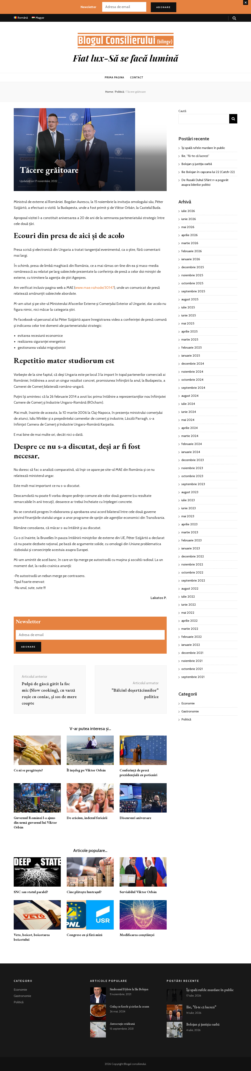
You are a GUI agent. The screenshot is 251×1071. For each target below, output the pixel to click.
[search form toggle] (234, 18)
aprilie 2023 (189, 524)
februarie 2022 (191, 637)
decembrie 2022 (192, 556)
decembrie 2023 (192, 460)
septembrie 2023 (193, 484)
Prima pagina (114, 77)
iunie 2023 (188, 508)
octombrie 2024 (192, 379)
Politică (28, 158)
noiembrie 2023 (192, 468)
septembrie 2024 (193, 388)
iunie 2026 (188, 219)
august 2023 (189, 492)
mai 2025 (187, 323)
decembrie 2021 (192, 653)
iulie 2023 (188, 500)
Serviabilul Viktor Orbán (138, 892)
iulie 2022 (188, 596)
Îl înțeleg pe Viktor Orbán (86, 770)
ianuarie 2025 (190, 355)
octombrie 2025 (192, 283)
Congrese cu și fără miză (84, 934)
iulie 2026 (188, 211)
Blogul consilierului (135, 1064)
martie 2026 (189, 243)
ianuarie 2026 (190, 259)
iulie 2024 (188, 404)
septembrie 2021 (192, 677)
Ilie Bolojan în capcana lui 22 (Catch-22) (208, 172)
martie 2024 (189, 436)
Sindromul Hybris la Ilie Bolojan (129, 989)
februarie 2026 (191, 251)
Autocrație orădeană (122, 1024)
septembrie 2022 (193, 580)
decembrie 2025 (192, 267)
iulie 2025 (188, 307)
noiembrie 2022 (192, 564)
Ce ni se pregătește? (28, 770)
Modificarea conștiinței (137, 934)
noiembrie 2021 (191, 661)
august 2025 (189, 299)
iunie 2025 (188, 315)
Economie (188, 703)
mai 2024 (187, 420)
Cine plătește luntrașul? (84, 892)
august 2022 (189, 588)
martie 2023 (189, 532)
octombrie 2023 (192, 476)
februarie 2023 (191, 540)
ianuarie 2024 (190, 452)
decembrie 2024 (192, 363)
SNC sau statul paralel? (31, 892)
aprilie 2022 (189, 620)
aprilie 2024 (189, 428)
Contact (136, 77)
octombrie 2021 (192, 669)
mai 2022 (187, 612)
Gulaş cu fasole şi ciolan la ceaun (129, 1006)
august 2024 (189, 396)
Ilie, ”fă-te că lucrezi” (195, 156)
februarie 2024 (191, 444)
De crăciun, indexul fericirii (87, 817)
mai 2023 (187, 516)
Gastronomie (190, 711)
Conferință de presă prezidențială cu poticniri (138, 772)
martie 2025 (189, 339)
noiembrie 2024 (192, 371)
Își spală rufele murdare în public (203, 148)
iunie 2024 (188, 412)
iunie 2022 (188, 604)
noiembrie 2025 (192, 275)
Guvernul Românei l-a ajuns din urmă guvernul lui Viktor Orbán (35, 822)
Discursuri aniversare (135, 817)
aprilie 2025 (189, 331)
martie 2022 (189, 629)
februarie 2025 (191, 347)
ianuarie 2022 (190, 645)
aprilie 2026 (189, 235)
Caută (182, 111)
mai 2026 (187, 227)
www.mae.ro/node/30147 (94, 287)
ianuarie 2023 (190, 548)
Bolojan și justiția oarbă (196, 164)
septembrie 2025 (193, 291)
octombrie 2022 (192, 572)
